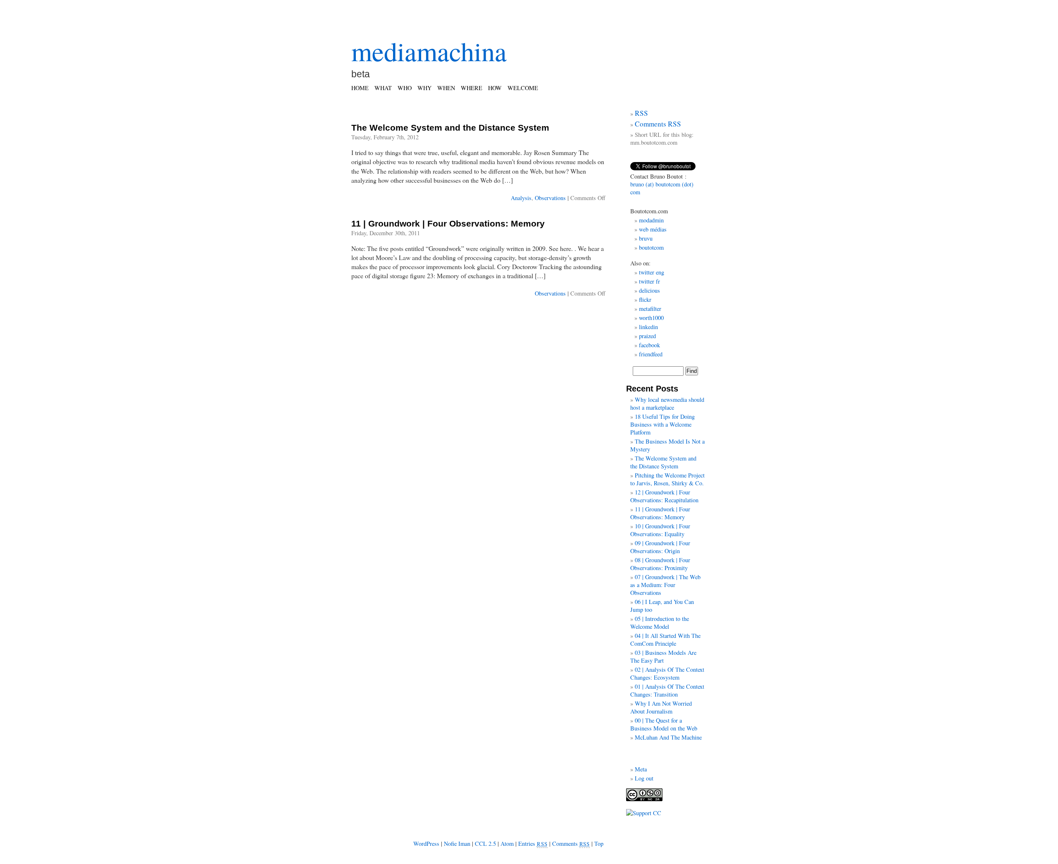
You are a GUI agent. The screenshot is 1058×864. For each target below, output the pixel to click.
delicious (649, 290)
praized (647, 336)
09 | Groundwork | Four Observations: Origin (660, 547)
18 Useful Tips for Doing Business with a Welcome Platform (662, 424)
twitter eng (651, 272)
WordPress (426, 843)
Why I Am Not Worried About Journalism (661, 707)
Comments (571, 843)
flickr (645, 299)
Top (598, 843)
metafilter (650, 309)
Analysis (521, 198)
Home (360, 88)
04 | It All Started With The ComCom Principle (665, 639)
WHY (424, 88)
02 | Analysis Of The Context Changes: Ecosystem (667, 673)
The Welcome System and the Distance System (450, 127)
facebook (649, 345)
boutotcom (651, 247)
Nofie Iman (457, 843)
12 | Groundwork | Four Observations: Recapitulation (664, 496)
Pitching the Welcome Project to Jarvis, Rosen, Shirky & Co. (667, 479)
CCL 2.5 (485, 843)
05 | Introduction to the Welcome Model (659, 622)
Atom (507, 843)
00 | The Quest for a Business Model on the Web (663, 724)
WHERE (471, 88)
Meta (641, 769)
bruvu (646, 238)
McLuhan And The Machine (668, 737)
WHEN (446, 88)
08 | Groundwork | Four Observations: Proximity (660, 564)
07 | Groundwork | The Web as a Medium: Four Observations (665, 585)
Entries (533, 843)
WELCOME (523, 88)
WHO (405, 88)
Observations (550, 198)
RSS (641, 113)
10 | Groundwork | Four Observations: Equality (660, 530)
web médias (653, 229)
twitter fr (649, 281)
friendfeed (650, 354)
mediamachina (429, 51)
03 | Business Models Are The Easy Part (663, 656)
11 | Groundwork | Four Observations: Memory (448, 223)
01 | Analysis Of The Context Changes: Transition (667, 690)
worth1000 (651, 318)
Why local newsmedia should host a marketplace (667, 403)
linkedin (648, 327)
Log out (644, 778)
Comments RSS (658, 124)
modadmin (651, 220)
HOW (495, 88)
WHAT (383, 88)
